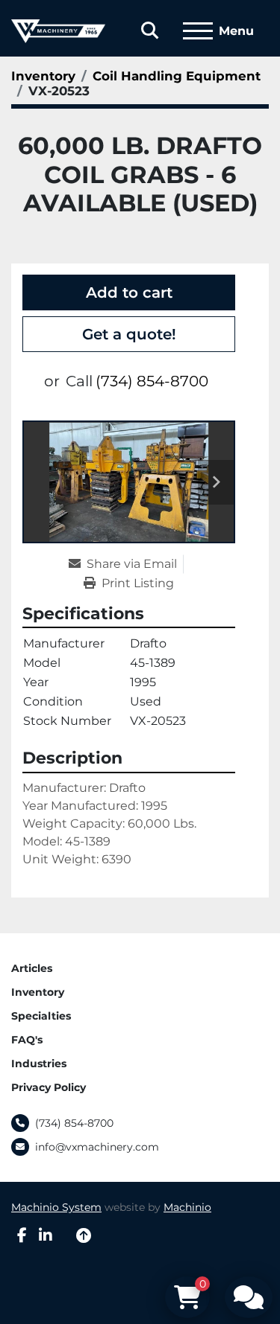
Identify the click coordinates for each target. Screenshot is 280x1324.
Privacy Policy (48, 1087)
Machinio (187, 1207)
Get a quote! (129, 334)
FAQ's (27, 1039)
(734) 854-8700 (152, 381)
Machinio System (56, 1207)
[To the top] (83, 1235)
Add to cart (129, 292)
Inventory (37, 992)
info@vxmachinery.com (97, 1147)
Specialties (41, 1016)
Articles (31, 968)
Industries (38, 1063)
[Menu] (198, 31)
